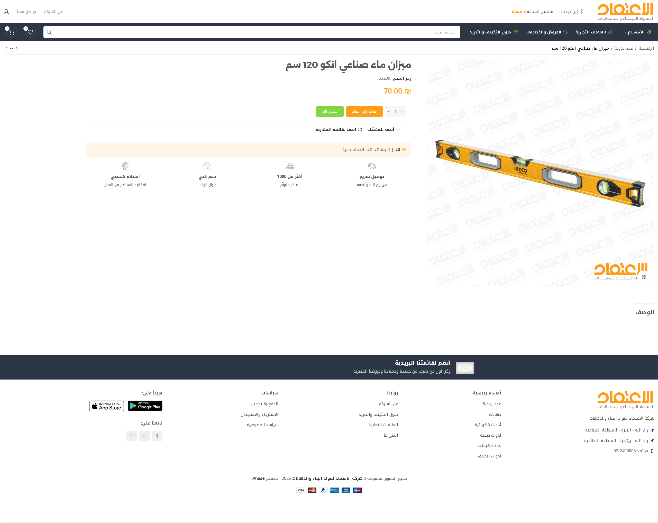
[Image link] (625, 400)
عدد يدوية (624, 48)
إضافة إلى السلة (364, 111)
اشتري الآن (330, 111)
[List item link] (451, 404)
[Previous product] (16, 48)
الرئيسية (646, 48)
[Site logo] (625, 11)
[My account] (6, 11)
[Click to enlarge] (643, 276)
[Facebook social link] (157, 436)
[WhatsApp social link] (131, 436)
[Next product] (6, 48)
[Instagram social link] (144, 436)
